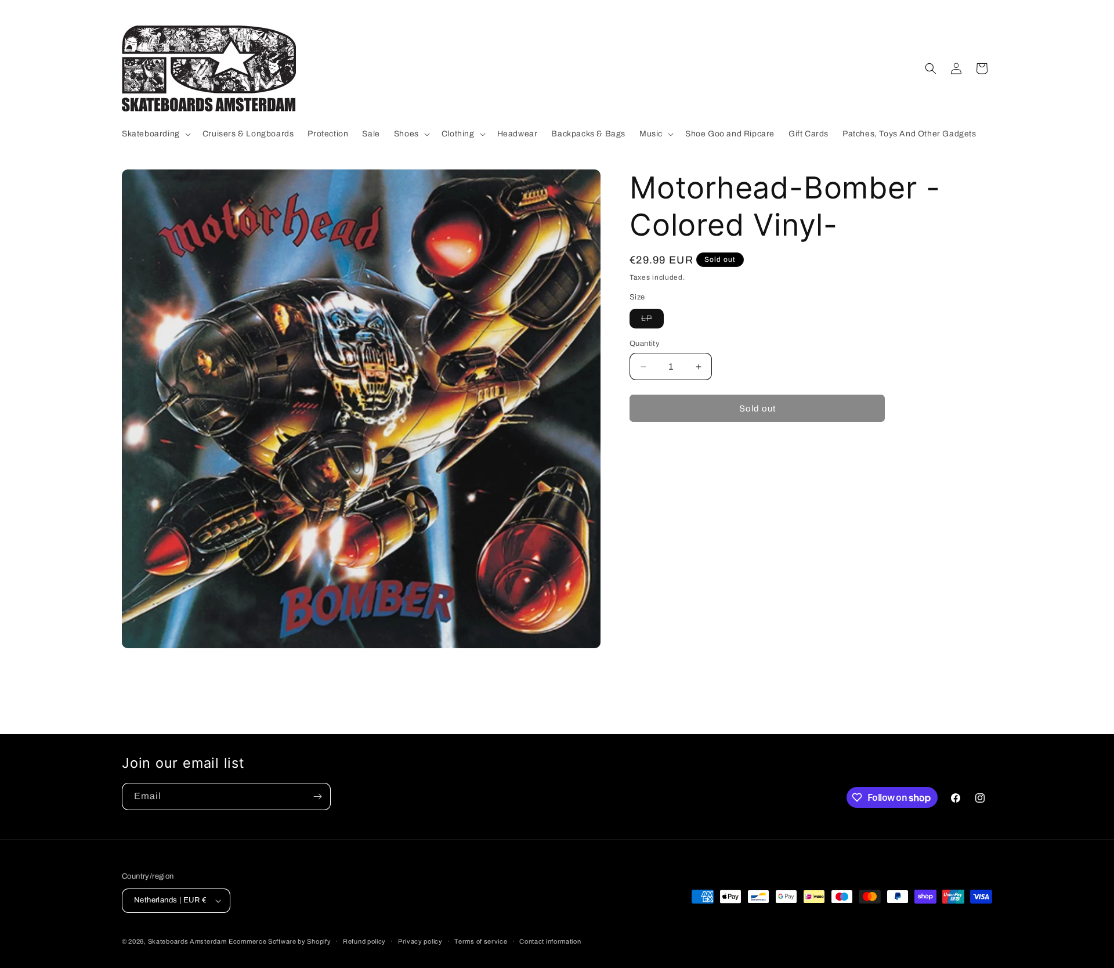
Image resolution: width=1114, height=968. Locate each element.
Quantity (645, 343)
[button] (155, 134)
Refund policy (364, 941)
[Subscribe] (317, 796)
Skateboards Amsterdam (187, 941)
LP (652, 320)
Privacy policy (420, 941)
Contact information (550, 941)
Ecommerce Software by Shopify (280, 941)
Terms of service (480, 941)
